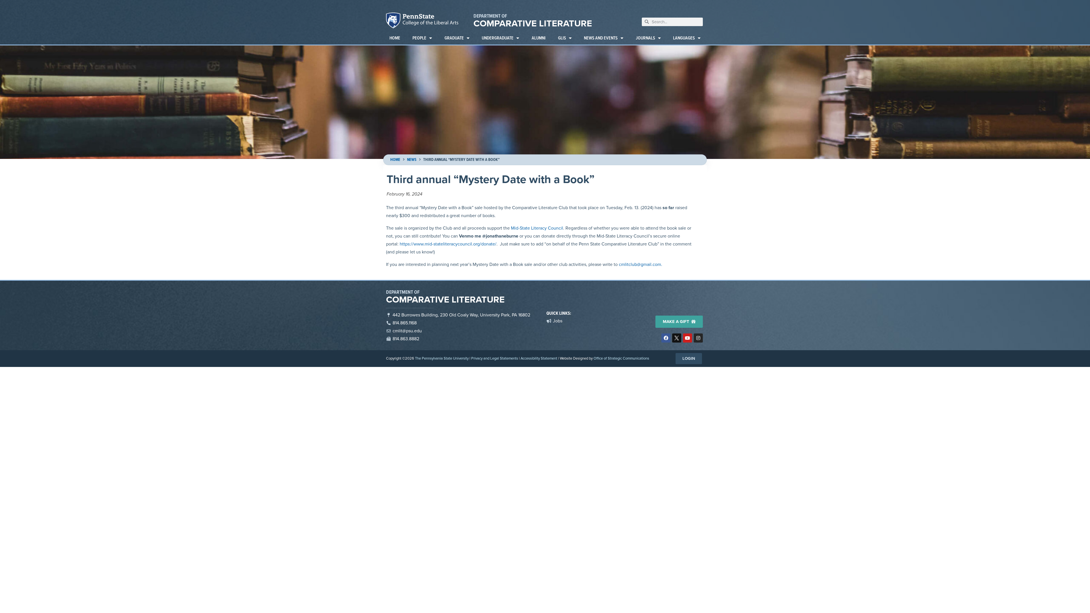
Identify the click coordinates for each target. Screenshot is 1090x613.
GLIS (562, 38)
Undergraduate (497, 38)
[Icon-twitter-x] (676, 338)
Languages (684, 38)
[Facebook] (665, 338)
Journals (645, 38)
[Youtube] (687, 338)
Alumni (539, 38)
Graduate (454, 38)
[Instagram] (698, 338)
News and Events (601, 38)
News (411, 160)
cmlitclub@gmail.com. (640, 264)
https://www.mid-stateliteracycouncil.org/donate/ (448, 244)
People (419, 38)
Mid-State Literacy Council (537, 228)
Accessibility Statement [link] (539, 358)
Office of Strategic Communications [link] (621, 358)
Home (394, 38)
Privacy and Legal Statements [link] (494, 358)
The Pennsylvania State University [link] (442, 358)
